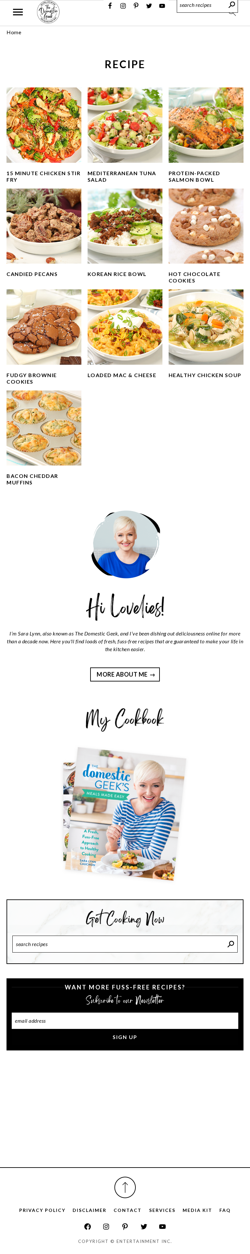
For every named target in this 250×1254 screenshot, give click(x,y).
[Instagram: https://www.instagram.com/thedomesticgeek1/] (106, 1227)
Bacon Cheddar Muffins (32, 479)
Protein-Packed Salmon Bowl (194, 176)
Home (14, 32)
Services (162, 1210)
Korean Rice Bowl (117, 274)
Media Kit (197, 1210)
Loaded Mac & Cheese (122, 375)
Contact (128, 1210)
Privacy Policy (42, 1210)
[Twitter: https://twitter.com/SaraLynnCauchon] (144, 1227)
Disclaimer (89, 1210)
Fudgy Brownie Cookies (32, 378)
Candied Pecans (32, 274)
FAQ (225, 1210)
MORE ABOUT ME (122, 674)
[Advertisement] (125, 1116)
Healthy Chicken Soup (205, 375)
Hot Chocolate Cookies (195, 277)
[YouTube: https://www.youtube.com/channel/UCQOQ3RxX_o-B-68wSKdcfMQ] (162, 1227)
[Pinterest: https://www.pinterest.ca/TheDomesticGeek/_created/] (125, 1227)
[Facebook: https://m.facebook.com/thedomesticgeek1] (87, 1227)
